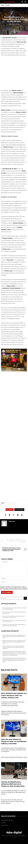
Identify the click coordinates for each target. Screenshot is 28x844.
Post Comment (6, 592)
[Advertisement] (14, 73)
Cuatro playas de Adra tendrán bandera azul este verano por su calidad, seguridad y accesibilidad (14, 647)
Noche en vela (12, 503)
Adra (6, 503)
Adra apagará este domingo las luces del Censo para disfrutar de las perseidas (16, 541)
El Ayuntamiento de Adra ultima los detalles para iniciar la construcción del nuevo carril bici (12, 801)
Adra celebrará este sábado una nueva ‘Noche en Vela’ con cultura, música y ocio (14, 695)
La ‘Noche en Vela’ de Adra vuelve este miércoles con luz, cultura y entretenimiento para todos (12, 703)
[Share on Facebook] (5, 515)
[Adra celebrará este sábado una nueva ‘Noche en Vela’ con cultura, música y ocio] (14, 682)
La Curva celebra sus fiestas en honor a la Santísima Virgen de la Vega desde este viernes (13, 792)
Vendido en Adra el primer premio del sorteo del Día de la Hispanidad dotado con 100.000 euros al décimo (14, 660)
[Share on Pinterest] (17, 515)
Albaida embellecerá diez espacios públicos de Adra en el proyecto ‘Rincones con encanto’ (13, 713)
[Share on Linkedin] (21, 515)
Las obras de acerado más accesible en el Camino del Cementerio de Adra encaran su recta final (13, 749)
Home (2, 5)
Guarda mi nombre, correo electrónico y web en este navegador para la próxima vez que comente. (13, 587)
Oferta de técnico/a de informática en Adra (14, 757)
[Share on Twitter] (9, 515)
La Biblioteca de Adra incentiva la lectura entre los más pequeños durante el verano (14, 636)
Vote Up (10, 509)
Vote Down (20, 509)
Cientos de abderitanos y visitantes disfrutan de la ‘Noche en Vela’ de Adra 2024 (12, 784)
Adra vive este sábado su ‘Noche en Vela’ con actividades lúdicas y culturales (13, 741)
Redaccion (12, 521)
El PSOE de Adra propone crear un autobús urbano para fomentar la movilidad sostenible (11, 549)
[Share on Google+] (13, 515)
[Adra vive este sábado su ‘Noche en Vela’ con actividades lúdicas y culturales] (14, 728)
